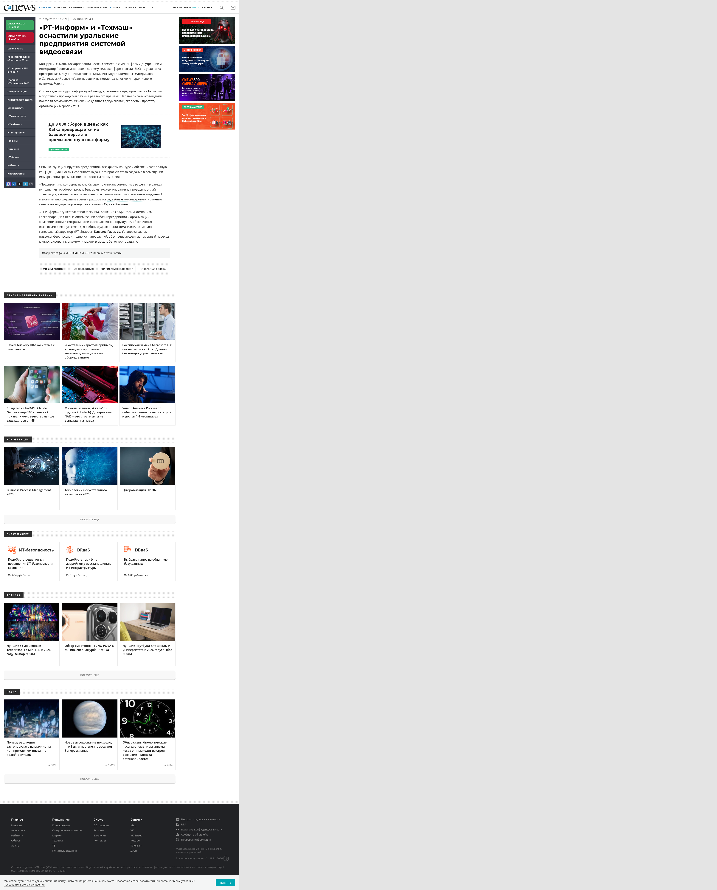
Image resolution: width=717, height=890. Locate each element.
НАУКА (143, 7)
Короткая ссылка (154, 269)
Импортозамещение (19, 99)
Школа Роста (15, 48)
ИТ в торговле (15, 132)
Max (133, 825)
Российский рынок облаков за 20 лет (18, 58)
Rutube (135, 840)
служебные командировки (126, 199)
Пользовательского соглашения (24, 884)
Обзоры (16, 840)
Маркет (57, 835)
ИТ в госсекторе (16, 116)
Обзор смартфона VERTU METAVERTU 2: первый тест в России (82, 253)
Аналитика (76, 7)
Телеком (12, 140)
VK (132, 830)
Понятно (225, 882)
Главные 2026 (18, 81)
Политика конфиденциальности (201, 829)
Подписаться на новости (116, 269)
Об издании (101, 825)
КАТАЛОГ (207, 7)
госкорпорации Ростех (84, 64)
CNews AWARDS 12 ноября (16, 37)
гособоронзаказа (70, 189)
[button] (221, 7)
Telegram (136, 845)
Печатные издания (64, 850)
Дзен (134, 850)
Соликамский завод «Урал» (61, 79)
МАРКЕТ (116, 7)
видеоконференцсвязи (55, 236)
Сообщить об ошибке (194, 834)
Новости (16, 825)
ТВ (151, 7)
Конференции (61, 825)
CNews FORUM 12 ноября (16, 25)
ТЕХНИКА (130, 7)
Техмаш (60, 64)
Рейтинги (13, 165)
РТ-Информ (49, 212)
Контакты (100, 840)
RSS (183, 824)
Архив (15, 845)
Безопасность (15, 108)
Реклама (99, 830)
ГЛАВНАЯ (45, 7)
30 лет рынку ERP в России (17, 70)
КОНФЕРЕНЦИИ (97, 7)
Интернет (13, 149)
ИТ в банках (14, 124)
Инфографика (16, 173)
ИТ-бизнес (13, 157)
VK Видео (136, 835)
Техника (57, 840)
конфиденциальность (55, 172)
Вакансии (100, 835)
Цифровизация (17, 91)
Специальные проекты (67, 830)
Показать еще (89, 519)
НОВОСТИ (60, 7)
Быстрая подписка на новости (200, 819)
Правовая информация (196, 839)
